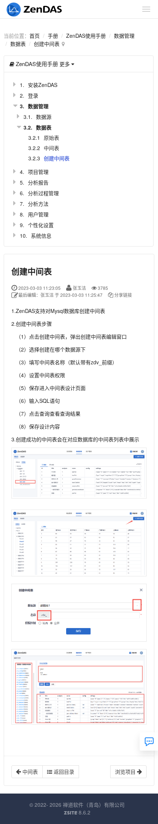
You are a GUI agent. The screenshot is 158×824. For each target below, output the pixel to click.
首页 (34, 35)
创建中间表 (47, 43)
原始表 (51, 137)
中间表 (51, 148)
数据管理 (124, 35)
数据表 (18, 43)
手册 (53, 35)
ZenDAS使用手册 (86, 35)
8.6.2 (77, 813)
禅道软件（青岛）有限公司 (94, 804)
